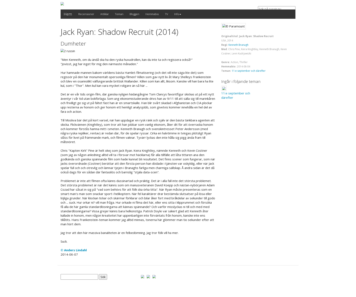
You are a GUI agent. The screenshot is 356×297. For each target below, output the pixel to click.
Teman (119, 14)
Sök (103, 277)
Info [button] (176, 14)
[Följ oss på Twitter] (148, 276)
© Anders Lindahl (74, 250)
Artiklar (104, 14)
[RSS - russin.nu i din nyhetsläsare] (154, 276)
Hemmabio (152, 14)
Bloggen (134, 14)
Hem (68, 14)
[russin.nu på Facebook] (142, 276)
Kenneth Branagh (238, 45)
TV (166, 14)
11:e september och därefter (249, 71)
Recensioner (86, 14)
